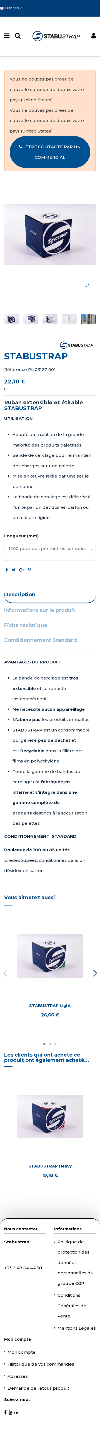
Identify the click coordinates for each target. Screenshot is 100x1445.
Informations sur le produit (39, 610)
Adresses (18, 1376)
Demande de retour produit (38, 1388)
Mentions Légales (77, 1328)
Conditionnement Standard (40, 640)
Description (19, 595)
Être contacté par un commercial (53, 152)
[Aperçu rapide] (50, 996)
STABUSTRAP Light (50, 1005)
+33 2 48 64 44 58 (23, 1267)
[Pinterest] (29, 569)
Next (95, 973)
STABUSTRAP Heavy (50, 1166)
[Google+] (21, 569)
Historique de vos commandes (41, 1364)
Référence (15, 369)
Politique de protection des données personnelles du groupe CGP (76, 1262)
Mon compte (22, 1352)
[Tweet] (14, 569)
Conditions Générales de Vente (72, 1306)
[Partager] (7, 569)
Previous (5, 973)
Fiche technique (25, 625)
